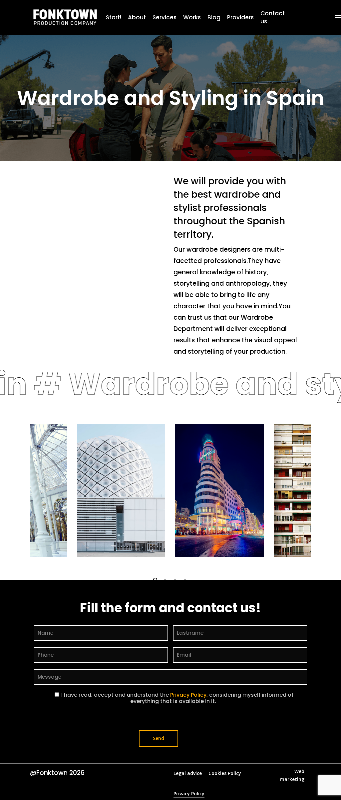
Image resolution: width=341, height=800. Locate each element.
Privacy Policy (188, 793)
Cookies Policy (224, 773)
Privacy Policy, (189, 695)
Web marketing (292, 775)
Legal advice (187, 773)
